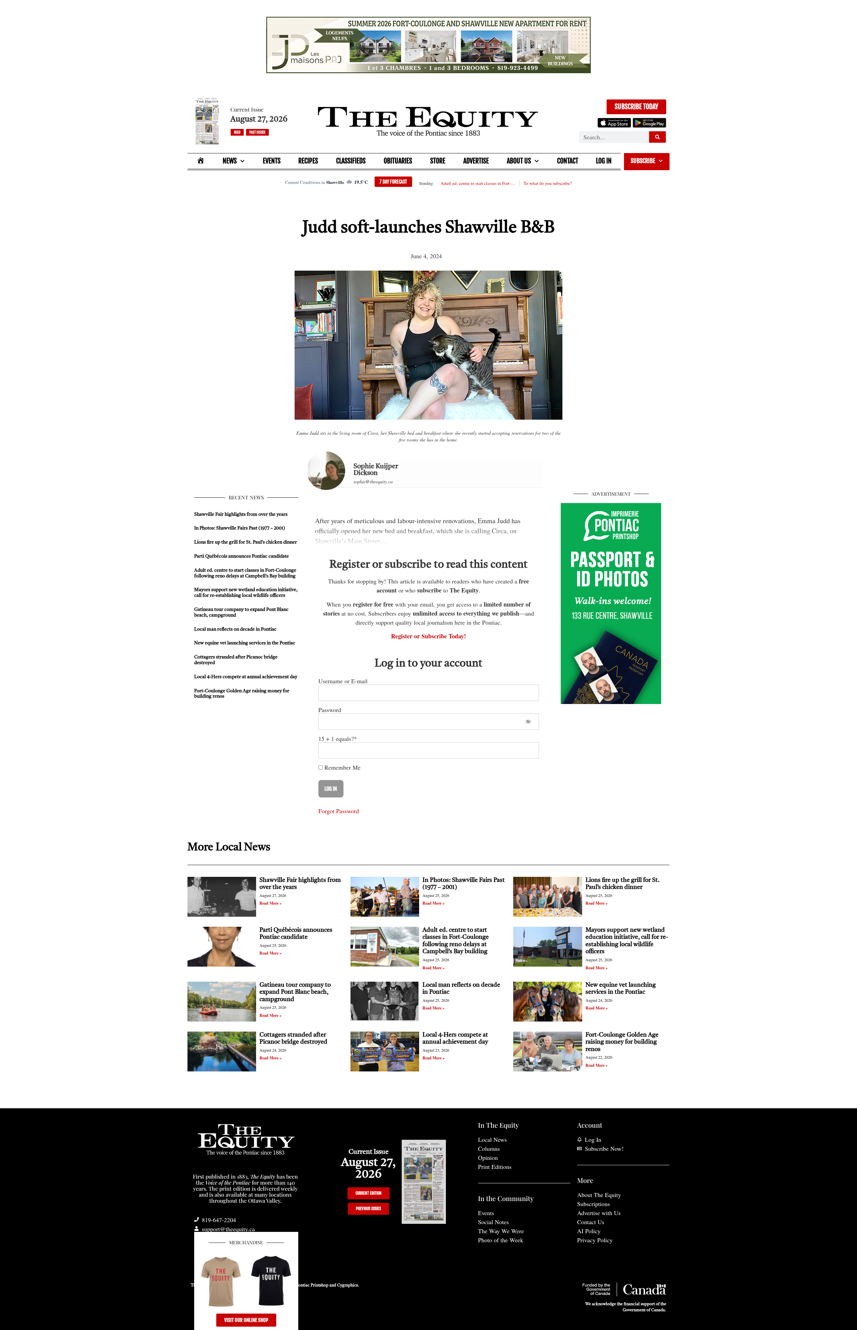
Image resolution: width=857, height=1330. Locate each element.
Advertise (476, 161)
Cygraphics (347, 1285)
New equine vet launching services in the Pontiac (244, 643)
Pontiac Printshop (312, 1285)
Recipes (308, 161)
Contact (567, 161)
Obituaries (398, 161)
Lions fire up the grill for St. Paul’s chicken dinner (246, 542)
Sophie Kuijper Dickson (376, 470)
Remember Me (342, 767)
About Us (519, 161)
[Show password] (528, 721)
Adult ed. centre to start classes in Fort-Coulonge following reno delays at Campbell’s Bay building (478, 183)
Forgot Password (338, 811)
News (230, 161)
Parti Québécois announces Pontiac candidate (241, 556)
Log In (604, 161)
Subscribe (643, 160)
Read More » (270, 903)
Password (329, 710)
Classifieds (351, 161)
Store (437, 161)
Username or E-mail (343, 681)
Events (272, 161)
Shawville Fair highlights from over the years (241, 514)
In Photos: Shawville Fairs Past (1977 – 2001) (239, 528)
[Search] (657, 137)
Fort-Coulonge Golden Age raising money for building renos (622, 1042)
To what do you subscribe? (548, 183)
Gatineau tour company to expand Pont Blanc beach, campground (295, 992)
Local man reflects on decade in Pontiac (235, 629)
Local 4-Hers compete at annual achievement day (245, 677)
